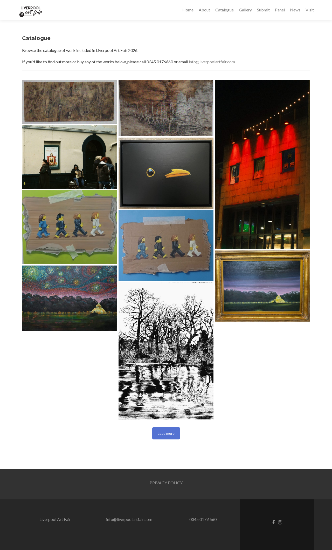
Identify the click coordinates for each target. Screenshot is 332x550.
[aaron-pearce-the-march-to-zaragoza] (166, 108)
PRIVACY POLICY (166, 482)
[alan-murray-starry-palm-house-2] (69, 298)
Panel (280, 9)
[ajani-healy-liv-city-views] (262, 164)
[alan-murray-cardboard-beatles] (166, 245)
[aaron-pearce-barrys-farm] (69, 102)
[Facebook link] (273, 522)
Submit (263, 9)
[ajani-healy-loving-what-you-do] (69, 157)
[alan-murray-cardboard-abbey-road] (69, 227)
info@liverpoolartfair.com (212, 61)
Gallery (245, 9)
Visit (310, 9)
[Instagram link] (280, 522)
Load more (166, 433)
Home (187, 9)
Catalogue (224, 9)
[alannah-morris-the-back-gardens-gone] (166, 350)
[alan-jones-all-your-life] (166, 173)
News (295, 9)
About (204, 9)
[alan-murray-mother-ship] (262, 286)
